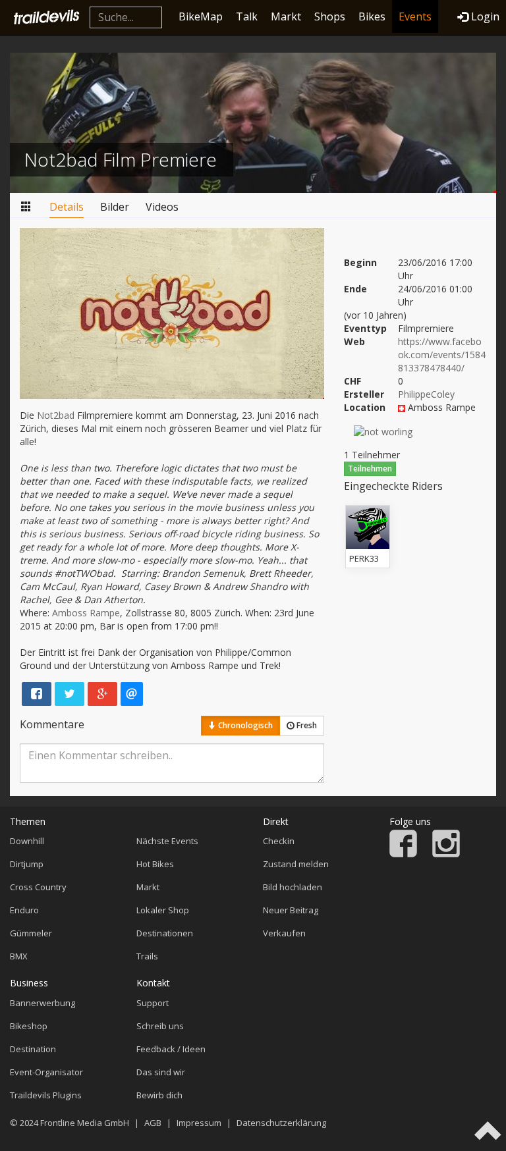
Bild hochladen (292, 887)
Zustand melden (296, 864)
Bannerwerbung (42, 1003)
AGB (152, 1123)
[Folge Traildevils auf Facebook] (403, 854)
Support (152, 1003)
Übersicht (26, 207)
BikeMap (201, 16)
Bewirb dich (159, 1095)
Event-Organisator (46, 1072)
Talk (247, 16)
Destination (33, 1049)
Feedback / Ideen (171, 1049)
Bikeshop (28, 1026)
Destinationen (164, 933)
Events (415, 16)
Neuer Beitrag (290, 910)
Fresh (306, 725)
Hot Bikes (155, 864)
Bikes (371, 16)
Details (66, 207)
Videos (162, 207)
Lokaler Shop (162, 910)
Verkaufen (284, 933)
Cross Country (38, 887)
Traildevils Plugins (46, 1095)
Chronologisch (244, 725)
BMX (19, 956)
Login (485, 16)
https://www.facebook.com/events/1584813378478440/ (442, 354)
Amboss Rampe (86, 612)
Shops (329, 16)
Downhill (27, 841)
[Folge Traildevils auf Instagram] (446, 854)
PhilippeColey (426, 394)
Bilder (114, 207)
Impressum (199, 1123)
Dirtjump (26, 864)
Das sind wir (160, 1072)
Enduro (24, 910)
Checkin (279, 841)
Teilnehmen (370, 468)
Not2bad (55, 415)
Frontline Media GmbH (84, 1123)
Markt (286, 16)
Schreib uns (160, 1026)
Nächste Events (167, 841)
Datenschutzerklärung (281, 1123)
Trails (147, 956)
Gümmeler (31, 933)
